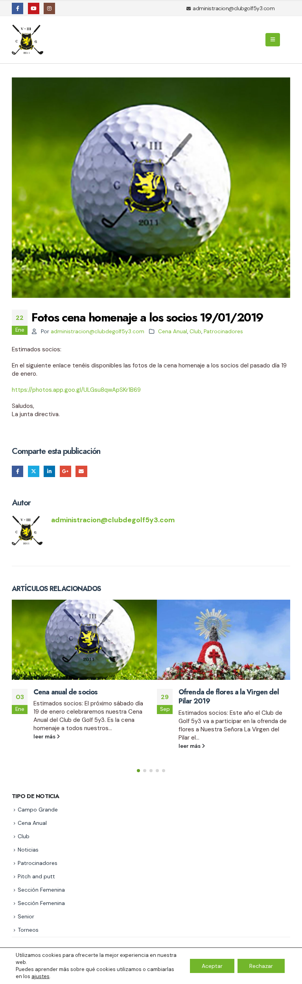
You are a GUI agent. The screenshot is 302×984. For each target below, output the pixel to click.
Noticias (28, 849)
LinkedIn (49, 471)
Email (81, 471)
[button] (272, 39)
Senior (26, 916)
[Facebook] (17, 8)
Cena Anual (172, 331)
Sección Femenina (41, 889)
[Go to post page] (78, 640)
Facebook (17, 471)
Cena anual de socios (65, 692)
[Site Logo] (29, 40)
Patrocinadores (223, 331)
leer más (45, 736)
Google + (65, 471)
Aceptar (212, 965)
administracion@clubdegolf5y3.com (97, 331)
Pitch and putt (36, 876)
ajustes (40, 976)
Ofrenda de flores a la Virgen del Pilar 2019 (229, 696)
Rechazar (261, 965)
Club (195, 331)
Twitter (33, 471)
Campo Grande (38, 809)
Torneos (28, 929)
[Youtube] (33, 8)
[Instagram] (49, 8)
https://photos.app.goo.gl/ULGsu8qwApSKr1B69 (76, 390)
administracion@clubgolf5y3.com (233, 8)
